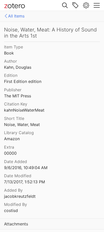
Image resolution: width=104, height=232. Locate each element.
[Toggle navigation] (96, 5)
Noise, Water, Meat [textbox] (22, 124)
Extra (9, 147)
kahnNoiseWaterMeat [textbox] (24, 110)
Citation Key (15, 103)
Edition (10, 75)
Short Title (14, 118)
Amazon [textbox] (12, 138)
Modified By (15, 204)
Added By (13, 190)
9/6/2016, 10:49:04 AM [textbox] (25, 167)
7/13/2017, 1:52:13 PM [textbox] (24, 181)
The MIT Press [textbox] (17, 95)
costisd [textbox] (11, 210)
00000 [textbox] (10, 153)
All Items (16, 16)
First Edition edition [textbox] (22, 81)
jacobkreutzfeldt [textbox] (20, 196)
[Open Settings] (86, 5)
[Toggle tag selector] (75, 5)
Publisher (12, 89)
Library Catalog (19, 132)
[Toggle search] (65, 5)
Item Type (13, 46)
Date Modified (17, 175)
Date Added (15, 161)
